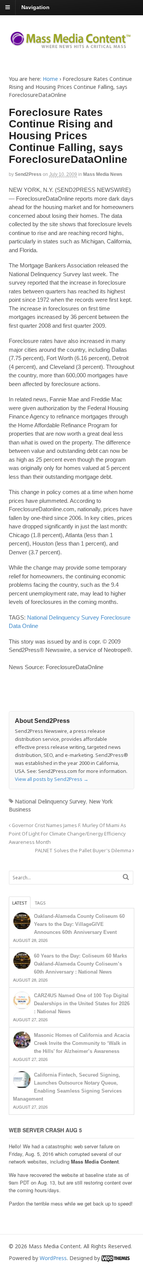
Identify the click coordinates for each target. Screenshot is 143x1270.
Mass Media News (102, 174)
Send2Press (28, 174)
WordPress (53, 1258)
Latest (19, 903)
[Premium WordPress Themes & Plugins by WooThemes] (115, 1258)
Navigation (35, 7)
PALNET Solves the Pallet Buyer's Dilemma (83, 850)
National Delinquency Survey (63, 617)
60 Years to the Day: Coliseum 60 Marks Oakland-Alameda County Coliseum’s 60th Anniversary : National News (80, 964)
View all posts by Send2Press (51, 779)
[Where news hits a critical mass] (72, 45)
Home (50, 78)
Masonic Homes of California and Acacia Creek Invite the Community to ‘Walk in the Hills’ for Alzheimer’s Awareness (82, 1043)
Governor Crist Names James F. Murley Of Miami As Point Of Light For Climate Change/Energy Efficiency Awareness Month (67, 833)
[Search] (126, 877)
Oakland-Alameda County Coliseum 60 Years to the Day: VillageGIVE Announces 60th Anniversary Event (79, 924)
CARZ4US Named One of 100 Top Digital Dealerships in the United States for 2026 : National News (82, 1003)
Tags (40, 903)
